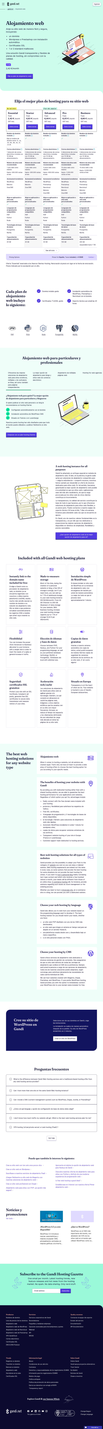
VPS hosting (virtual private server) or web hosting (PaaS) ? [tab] (35, 1127)
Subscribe (65, 1291)
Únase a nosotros (76, 1376)
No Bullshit (74, 1370)
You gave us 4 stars (34, 1414)
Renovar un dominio (12, 1367)
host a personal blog (65, 875)
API (30, 1333)
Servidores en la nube (13, 1373)
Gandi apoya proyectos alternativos (83, 1364)
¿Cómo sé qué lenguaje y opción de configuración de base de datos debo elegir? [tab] (43, 1109)
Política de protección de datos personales (43, 1382)
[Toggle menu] (3, 4)
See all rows (50, 250)
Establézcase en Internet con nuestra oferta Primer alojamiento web (75, 1186)
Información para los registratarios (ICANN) (43, 1373)
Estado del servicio (77, 1320)
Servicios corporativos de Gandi (40, 1317)
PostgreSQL (59, 334)
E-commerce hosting (59, 882)
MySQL (75, 334)
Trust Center (75, 1367)
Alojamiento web (11, 1323)
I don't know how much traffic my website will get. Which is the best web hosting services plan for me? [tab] (52, 1118)
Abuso (31, 1361)
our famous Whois (51, 1399)
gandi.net (10, 9)
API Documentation (77, 1326)
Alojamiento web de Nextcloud (16, 1330)
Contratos (32, 1367)
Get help (51, 1138)
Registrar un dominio (13, 1361)
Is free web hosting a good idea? (68, 1181)
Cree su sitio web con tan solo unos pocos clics (24, 1165)
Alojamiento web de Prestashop (17, 1333)
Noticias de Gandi (76, 1373)
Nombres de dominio (13, 1317)
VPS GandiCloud (11, 1336)
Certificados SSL (11, 1342)
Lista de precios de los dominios (17, 1320)
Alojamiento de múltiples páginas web (67, 374)
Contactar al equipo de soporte (81, 1317)
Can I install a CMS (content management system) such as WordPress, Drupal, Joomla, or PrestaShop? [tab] (52, 1100)
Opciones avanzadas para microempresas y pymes (46, 1326)
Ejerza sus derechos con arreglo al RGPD (43, 1385)
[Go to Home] (13, 4)
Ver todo (9, 1218)
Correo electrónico (12, 1339)
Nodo (44, 334)
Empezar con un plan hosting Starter (21, 435)
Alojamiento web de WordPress (16, 1326)
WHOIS (31, 1336)
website (53, 865)
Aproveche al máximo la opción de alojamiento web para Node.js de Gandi (75, 1166)
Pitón (28, 334)
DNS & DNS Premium (13, 1345)
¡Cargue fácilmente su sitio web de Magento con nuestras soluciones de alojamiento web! (24, 1178)
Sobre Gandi (75, 1361)
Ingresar (97, 4)
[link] (28, 1411)
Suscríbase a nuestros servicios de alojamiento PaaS (25, 1173)
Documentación (76, 1323)
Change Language (87, 1414)
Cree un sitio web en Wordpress (18, 1169)
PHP (12, 334)
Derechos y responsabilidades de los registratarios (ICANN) (49, 1370)
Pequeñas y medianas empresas (40, 1323)
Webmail (32, 1330)
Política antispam (34, 1379)
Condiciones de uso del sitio (38, 1364)
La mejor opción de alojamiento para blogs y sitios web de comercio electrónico (42, 376)
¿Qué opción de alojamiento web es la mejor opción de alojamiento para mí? (76, 536)
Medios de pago (34, 1376)
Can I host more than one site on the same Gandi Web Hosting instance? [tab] (40, 1091)
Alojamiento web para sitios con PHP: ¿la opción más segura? (26, 1189)
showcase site (67, 890)
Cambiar (91, 257)
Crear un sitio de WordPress (65, 1038)
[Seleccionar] (15, 121)
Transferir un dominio (13, 1364)
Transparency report (36, 1388)
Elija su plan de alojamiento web (19, 76)
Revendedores (34, 1320)
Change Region (86, 1411)
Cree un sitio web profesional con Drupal (21, 1184)
